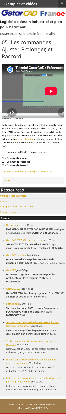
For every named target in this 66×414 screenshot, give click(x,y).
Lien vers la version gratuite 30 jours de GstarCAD (27, 171)
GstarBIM (11, 270)
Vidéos (7, 180)
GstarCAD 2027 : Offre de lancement (24, 240)
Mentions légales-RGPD (30, 408)
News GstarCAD (17, 404)
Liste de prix (12, 303)
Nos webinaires (14, 225)
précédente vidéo (24, 139)
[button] (58, 406)
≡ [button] (62, 3)
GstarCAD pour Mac (16, 255)
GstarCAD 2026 (14, 288)
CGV (46, 408)
